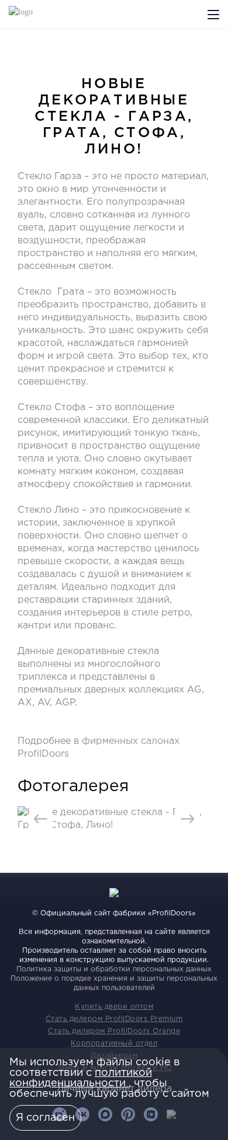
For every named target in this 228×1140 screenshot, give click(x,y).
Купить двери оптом (114, 1006)
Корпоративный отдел (114, 1043)
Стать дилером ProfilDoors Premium (114, 1019)
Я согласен (45, 1117)
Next (187, 819)
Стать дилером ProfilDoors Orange (114, 1031)
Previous (41, 819)
